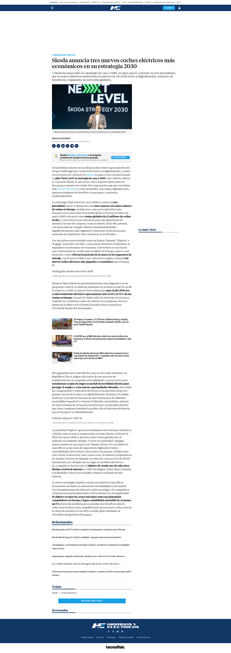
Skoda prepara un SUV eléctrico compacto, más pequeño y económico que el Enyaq (88, 529)
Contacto (100, 637)
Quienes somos (87, 637)
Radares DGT (85, 2)
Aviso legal (111, 637)
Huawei (148, 2)
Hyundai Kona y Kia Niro (111, 2)
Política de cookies (126, 637)
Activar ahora (119, 157)
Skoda (90, 174)
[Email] (76, 146)
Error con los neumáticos (69, 2)
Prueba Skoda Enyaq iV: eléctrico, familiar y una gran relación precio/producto (86, 537)
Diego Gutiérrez (61, 138)
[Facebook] (54, 146)
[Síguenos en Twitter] (113, 631)
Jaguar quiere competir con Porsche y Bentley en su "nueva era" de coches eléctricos (88, 556)
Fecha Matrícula (143, 637)
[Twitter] (58, 146)
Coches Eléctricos (63, 55)
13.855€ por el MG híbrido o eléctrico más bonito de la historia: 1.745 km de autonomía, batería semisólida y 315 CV (102, 339)
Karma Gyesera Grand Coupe (164, 2)
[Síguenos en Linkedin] (118, 631)
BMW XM (95, 2)
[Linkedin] (63, 146)
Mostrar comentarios (92, 601)
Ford (124, 2)
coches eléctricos (67, 189)
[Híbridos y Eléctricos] (115, 625)
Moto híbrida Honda (135, 2)
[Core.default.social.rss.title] (122, 631)
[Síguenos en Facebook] (108, 631)
